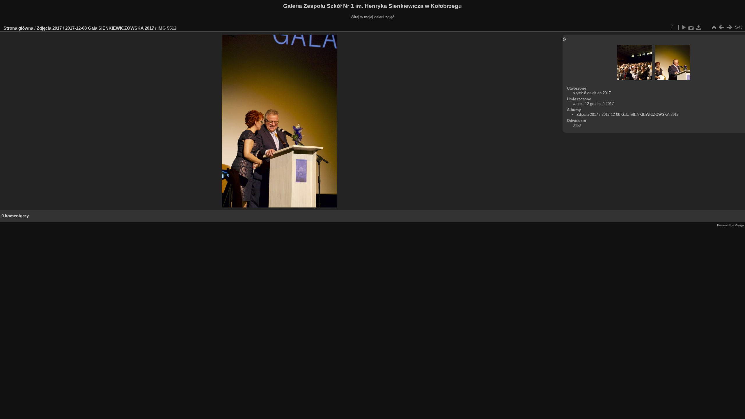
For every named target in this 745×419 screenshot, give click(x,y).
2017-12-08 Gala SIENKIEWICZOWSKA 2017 (109, 28)
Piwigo (739, 225)
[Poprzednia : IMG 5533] (721, 27)
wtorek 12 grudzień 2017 (593, 104)
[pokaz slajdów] (683, 27)
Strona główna (18, 28)
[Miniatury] (714, 27)
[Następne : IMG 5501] (729, 27)
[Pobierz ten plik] (699, 27)
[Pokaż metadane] (691, 27)
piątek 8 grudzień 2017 (592, 93)
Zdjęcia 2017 (49, 28)
